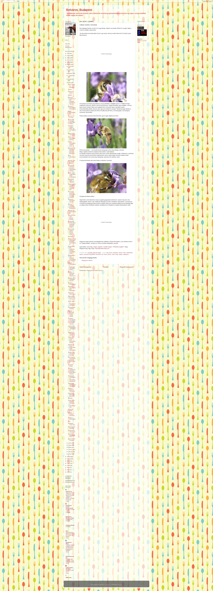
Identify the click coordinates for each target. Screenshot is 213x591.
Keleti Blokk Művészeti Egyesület (71, 395)
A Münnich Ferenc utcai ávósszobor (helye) (71, 340)
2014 (68, 55)
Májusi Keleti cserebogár (71, 134)
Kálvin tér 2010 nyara (71, 293)
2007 (68, 461)
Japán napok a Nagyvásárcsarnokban (72, 303)
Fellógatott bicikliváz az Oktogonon (72, 385)
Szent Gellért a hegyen (71, 439)
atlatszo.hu (69, 491)
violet (113, 254)
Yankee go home (71, 92)
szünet (70, 89)
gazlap (116, 243)
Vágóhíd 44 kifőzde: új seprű (71, 334)
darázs (120, 252)
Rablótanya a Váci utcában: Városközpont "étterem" (72, 258)
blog (107, 252)
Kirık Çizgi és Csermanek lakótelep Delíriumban (71, 360)
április (70, 447)
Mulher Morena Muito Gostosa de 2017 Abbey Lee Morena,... (70, 534)
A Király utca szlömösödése (72, 212)
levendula (98, 254)
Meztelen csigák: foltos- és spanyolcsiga (72, 128)
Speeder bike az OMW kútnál (71, 162)
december (71, 66)
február (70, 451)
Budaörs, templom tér (72, 283)
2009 (68, 456)
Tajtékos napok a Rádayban (71, 390)
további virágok (108, 246)
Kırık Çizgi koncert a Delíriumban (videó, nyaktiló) (71, 194)
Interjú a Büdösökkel (71, 418)
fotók (124, 252)
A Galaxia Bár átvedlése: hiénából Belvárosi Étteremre (71, 150)
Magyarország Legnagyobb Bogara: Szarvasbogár (72, 241)
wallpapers (126, 254)
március (70, 449)
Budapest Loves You (71, 424)
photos (109, 254)
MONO (70, 95)
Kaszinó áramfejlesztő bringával (72, 108)
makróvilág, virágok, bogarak (94, 246)
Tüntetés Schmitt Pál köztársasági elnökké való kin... (71, 321)
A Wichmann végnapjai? (71, 431)
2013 (68, 58)
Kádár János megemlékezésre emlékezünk (72, 175)
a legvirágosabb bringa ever (101, 248)
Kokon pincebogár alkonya (71, 138)
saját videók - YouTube (69, 568)
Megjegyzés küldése (87, 260)
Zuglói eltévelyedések (71, 113)
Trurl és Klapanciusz (68, 46)
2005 (68, 465)
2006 (68, 463)
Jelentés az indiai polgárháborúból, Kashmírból (71, 347)
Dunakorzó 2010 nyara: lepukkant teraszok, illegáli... (72, 224)
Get (138, 40)
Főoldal (105, 267)
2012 (68, 60)
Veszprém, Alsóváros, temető (71, 201)
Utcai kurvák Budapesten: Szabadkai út (72, 328)
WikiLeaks (69, 577)
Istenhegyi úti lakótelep (71, 427)
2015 (68, 53)
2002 (68, 472)
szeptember (71, 75)
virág (116, 254)
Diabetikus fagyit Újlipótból (71, 180)
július (69, 82)
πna (69, 421)
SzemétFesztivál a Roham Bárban (71, 217)
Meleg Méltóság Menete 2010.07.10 (71, 274)
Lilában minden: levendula (71, 414)
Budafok (70, 398)
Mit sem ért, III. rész (71, 116)
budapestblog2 (70, 525)
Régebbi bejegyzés (127, 267)
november (71, 69)
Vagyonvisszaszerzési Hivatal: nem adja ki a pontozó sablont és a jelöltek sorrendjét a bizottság (70, 496)
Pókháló (70, 236)
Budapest (115, 252)
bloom (111, 252)
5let (67, 531)
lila (102, 254)
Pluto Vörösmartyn (71, 157)
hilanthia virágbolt (118, 246)
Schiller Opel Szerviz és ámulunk (71, 354)
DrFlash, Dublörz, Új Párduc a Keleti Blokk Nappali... (71, 371)
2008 (68, 459)
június (70, 443)
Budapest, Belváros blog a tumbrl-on (70, 518)
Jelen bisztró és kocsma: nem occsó (71, 298)
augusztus (71, 79)
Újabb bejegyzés (85, 267)
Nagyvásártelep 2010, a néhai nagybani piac (72, 186)
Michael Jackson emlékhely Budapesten (72, 206)
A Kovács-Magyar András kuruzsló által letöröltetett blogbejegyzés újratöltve (70, 547)
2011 (68, 62)
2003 (68, 469)
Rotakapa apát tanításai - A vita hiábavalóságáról (70, 560)
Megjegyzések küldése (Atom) (94, 270)
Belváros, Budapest (79, 9)
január (70, 454)
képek (81, 254)
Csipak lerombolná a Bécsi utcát (71, 144)
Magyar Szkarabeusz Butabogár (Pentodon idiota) (72, 266)
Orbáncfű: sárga (70, 410)
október (70, 73)
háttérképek (129, 252)
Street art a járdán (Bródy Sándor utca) (71, 231)
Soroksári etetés (70, 365)
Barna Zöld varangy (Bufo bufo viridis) (71, 121)
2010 (68, 64)
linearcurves (107, 584)
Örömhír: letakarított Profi (71, 435)
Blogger (120, 584)
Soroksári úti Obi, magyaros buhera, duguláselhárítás (71, 250)
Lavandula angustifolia (89, 254)
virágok (120, 254)
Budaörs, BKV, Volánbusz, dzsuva (72, 279)
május (70, 445)
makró (105, 254)
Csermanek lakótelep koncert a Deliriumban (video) (72, 168)
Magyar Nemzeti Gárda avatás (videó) (71, 313)
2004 (68, 467)
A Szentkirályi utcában (71, 308)
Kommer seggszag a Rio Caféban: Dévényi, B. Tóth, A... (71, 101)
